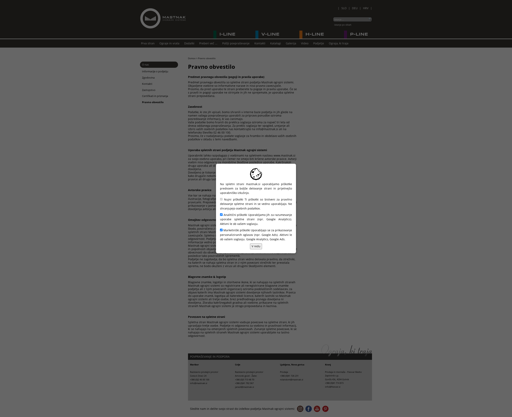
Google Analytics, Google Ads (265, 239)
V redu (256, 246)
